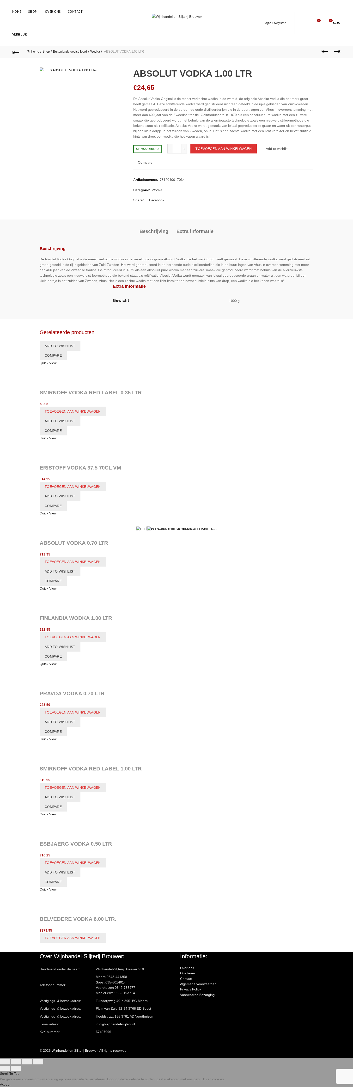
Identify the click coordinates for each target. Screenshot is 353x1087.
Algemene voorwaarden (198, 984)
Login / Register (275, 23)
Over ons (53, 11)
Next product (337, 51)
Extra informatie (194, 231)
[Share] (16, 1061)
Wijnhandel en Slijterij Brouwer (74, 1050)
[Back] (16, 51)
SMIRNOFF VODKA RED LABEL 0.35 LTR (91, 393)
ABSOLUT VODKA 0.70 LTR (74, 543)
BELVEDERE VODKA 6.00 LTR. (78, 919)
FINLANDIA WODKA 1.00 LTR (76, 618)
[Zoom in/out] (38, 1061)
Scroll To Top (9, 1073)
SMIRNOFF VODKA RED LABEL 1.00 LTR (91, 769)
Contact (75, 11)
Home (16, 11)
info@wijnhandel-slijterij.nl (115, 1024)
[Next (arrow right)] (16, 1068)
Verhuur (19, 34)
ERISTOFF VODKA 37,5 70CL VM (80, 468)
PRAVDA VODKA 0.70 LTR (72, 693)
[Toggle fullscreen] (27, 1061)
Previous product (325, 51)
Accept (5, 1084)
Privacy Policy (190, 989)
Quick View (48, 363)
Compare (145, 162)
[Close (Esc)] (5, 1061)
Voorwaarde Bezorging (197, 995)
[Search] (305, 22)
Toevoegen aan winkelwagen (223, 149)
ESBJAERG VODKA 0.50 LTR (76, 844)
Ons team (187, 973)
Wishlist (319, 20)
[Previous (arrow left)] (5, 1068)
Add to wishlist (277, 149)
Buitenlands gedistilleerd (70, 51)
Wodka (95, 51)
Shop (32, 11)
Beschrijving (154, 231)
